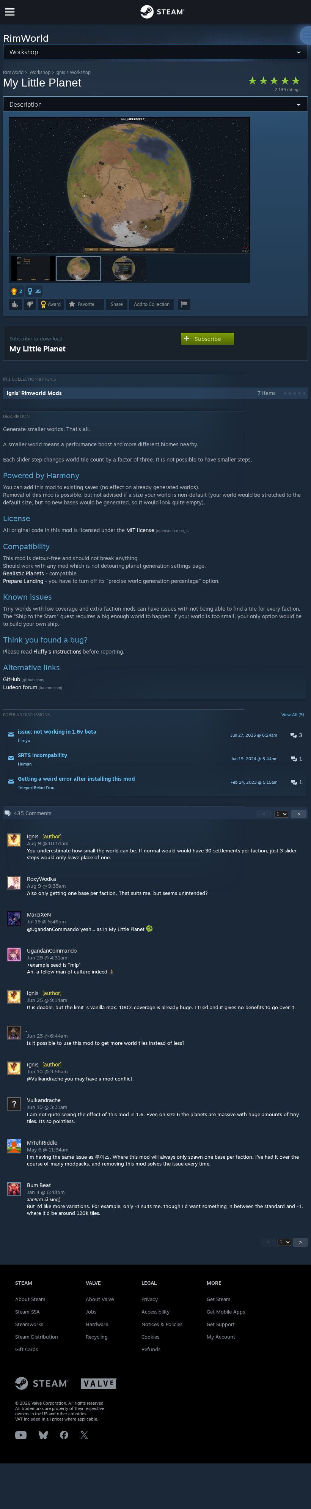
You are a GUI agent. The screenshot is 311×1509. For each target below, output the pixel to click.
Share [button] (117, 304)
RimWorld (13, 72)
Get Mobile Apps (226, 1312)
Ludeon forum (20, 687)
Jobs (91, 1312)
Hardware (97, 1324)
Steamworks (29, 1324)
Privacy (149, 1299)
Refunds (150, 1349)
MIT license (140, 530)
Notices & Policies (161, 1324)
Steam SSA (27, 1312)
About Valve (100, 1299)
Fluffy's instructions (57, 651)
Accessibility (155, 1312)
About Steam (30, 1299)
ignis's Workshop (73, 72)
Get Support (221, 1324)
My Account (221, 1337)
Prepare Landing (23, 581)
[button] (33, 268)
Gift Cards (26, 1349)
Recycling (97, 1337)
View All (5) (292, 714)
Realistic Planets (23, 573)
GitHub (11, 679)
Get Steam (219, 1299)
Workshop (40, 72)
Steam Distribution (36, 1337)
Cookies (150, 1337)
